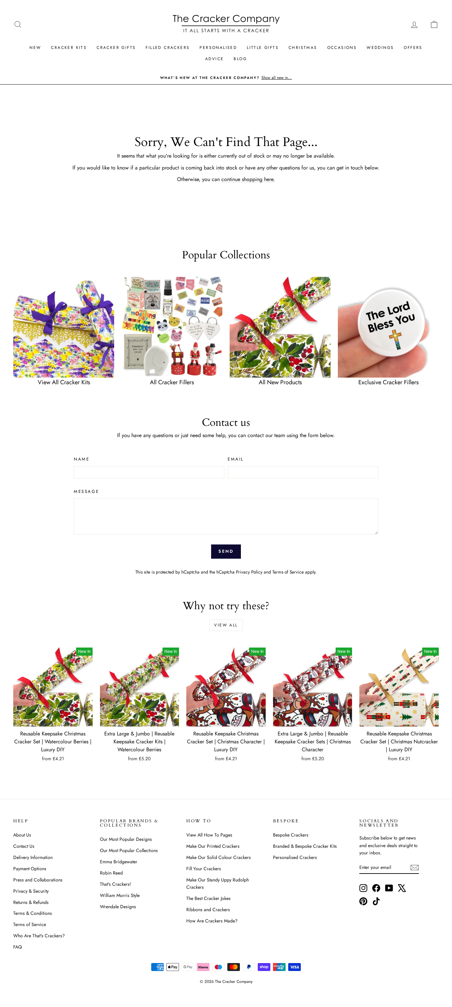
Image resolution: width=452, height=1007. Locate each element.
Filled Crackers (168, 48)
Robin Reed (111, 873)
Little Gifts (263, 48)
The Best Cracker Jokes (208, 898)
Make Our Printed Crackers (213, 846)
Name (81, 459)
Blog (240, 59)
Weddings (380, 48)
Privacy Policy (249, 572)
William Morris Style (120, 895)
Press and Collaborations (38, 879)
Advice (214, 59)
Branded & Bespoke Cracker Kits (305, 846)
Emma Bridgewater (118, 861)
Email (236, 459)
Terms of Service (288, 572)
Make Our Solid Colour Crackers (218, 857)
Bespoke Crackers (290, 835)
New (35, 48)
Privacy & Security (31, 891)
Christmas (303, 48)
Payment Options (29, 868)
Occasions (342, 48)
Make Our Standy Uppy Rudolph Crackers (217, 883)
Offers (413, 48)
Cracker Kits (69, 48)
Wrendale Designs (118, 906)
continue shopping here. (248, 179)
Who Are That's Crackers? (39, 935)
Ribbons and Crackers (208, 909)
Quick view (53, 719)
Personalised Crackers (295, 857)
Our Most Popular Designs (126, 839)
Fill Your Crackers (203, 868)
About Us (22, 835)
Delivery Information (33, 857)
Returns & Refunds (31, 902)
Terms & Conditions (32, 913)
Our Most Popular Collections (129, 850)
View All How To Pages (209, 835)
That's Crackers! (115, 884)
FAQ (17, 947)
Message (86, 491)
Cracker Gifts (116, 48)
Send (225, 551)
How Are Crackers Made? (212, 920)
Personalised (218, 48)
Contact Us (23, 846)
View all (226, 625)
